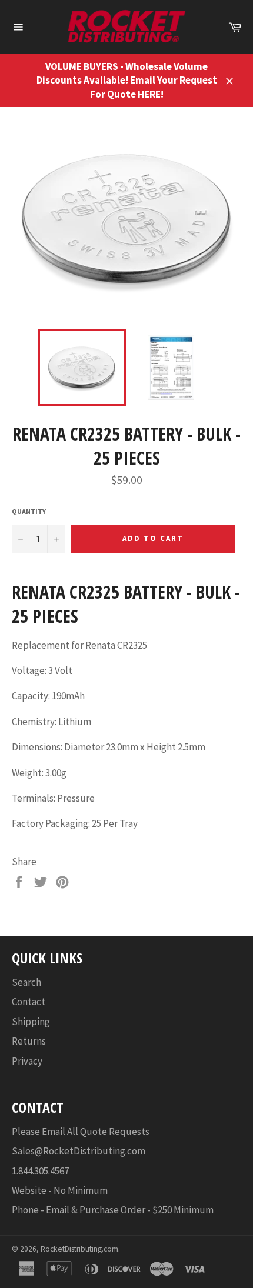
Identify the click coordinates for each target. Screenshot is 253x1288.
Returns (29, 1041)
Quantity (29, 511)
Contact (28, 1001)
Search (26, 982)
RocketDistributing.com (79, 1249)
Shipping (31, 1021)
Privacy (27, 1061)
